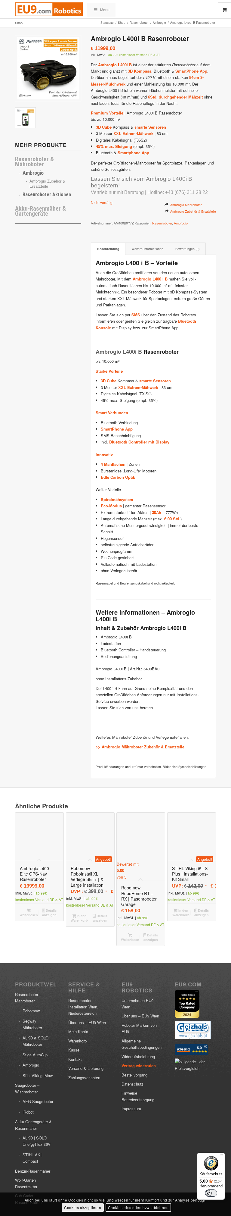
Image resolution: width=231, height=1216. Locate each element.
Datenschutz (132, 1084)
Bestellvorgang (134, 1075)
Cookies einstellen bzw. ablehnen (138, 1207)
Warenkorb (77, 1041)
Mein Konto (78, 1031)
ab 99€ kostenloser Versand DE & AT (134, 55)
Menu (104, 9)
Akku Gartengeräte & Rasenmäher (33, 1125)
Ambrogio (33, 173)
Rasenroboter (162, 223)
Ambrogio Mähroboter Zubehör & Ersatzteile (143, 747)
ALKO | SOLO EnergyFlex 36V (37, 1141)
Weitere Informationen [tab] (147, 248)
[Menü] (221, 1156)
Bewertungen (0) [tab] (187, 248)
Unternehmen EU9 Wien (137, 1004)
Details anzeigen (49, 912)
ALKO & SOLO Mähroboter (35, 1041)
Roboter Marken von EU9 (139, 1028)
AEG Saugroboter (38, 1101)
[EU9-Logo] (49, 9)
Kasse (73, 1050)
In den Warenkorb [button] (79, 918)
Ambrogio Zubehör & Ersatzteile (47, 183)
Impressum (131, 1108)
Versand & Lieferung (85, 1068)
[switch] (211, 1193)
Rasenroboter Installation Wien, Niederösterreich (83, 1007)
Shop (19, 22)
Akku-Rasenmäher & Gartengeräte (40, 211)
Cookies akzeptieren (82, 1207)
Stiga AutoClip (35, 1055)
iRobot (28, 1112)
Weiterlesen (29, 914)
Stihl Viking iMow (38, 1075)
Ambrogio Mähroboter (186, 204)
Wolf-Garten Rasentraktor (26, 1183)
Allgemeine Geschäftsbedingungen (142, 1044)
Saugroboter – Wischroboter (27, 1088)
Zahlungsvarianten (84, 1077)
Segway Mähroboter (32, 1024)
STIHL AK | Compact (32, 1158)
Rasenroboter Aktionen (47, 194)
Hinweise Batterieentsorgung (138, 1096)
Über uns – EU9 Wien (87, 1022)
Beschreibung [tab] (108, 248)
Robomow (31, 1011)
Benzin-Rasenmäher (32, 1171)
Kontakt (75, 1059)
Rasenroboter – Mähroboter (28, 998)
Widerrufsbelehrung (138, 1056)
